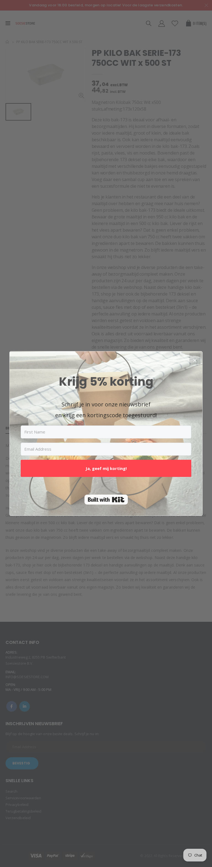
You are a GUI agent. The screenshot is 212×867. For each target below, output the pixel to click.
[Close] (194, 358)
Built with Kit (106, 500)
